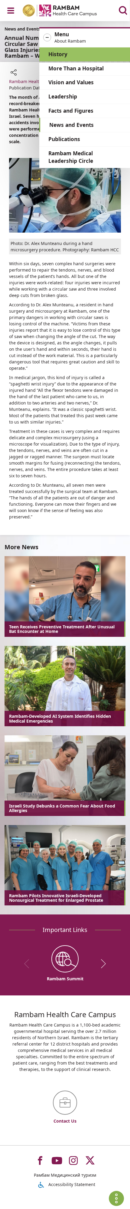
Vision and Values (71, 82)
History (57, 54)
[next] (101, 963)
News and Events (71, 124)
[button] (84, 37)
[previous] (28, 963)
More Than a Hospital (76, 68)
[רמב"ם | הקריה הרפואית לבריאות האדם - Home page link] (67, 11)
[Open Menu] (10, 11)
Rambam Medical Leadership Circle (70, 157)
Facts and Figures (70, 110)
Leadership (62, 96)
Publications (64, 139)
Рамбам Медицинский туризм (65, 1175)
